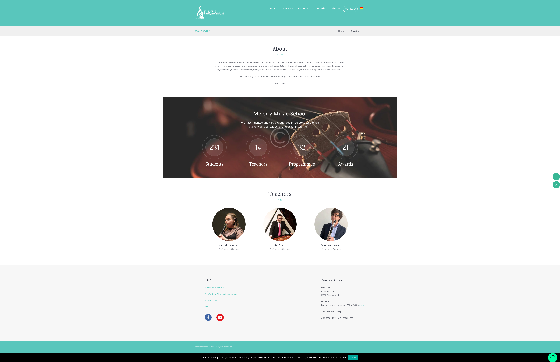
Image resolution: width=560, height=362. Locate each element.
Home (341, 31)
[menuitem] (361, 8)
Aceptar (353, 357)
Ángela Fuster (229, 245)
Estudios (303, 8)
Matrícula (350, 8)
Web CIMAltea (211, 300)
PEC (206, 307)
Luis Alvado (280, 245)
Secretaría (319, 8)
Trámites (335, 8)
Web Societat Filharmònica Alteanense (222, 294)
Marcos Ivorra (331, 245)
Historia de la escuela (214, 287)
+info (361, 305)
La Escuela (287, 8)
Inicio (273, 8)
